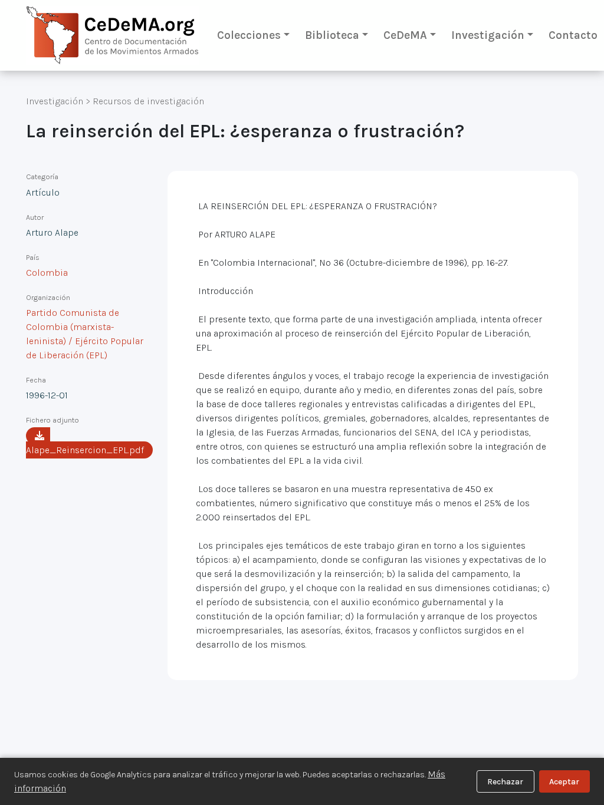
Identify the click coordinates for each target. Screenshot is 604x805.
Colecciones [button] (249, 35)
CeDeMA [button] (405, 35)
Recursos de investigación (148, 101)
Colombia (47, 272)
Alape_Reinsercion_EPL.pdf (85, 450)
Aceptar (564, 782)
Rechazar (505, 782)
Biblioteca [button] (332, 35)
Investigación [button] (487, 35)
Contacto (573, 35)
